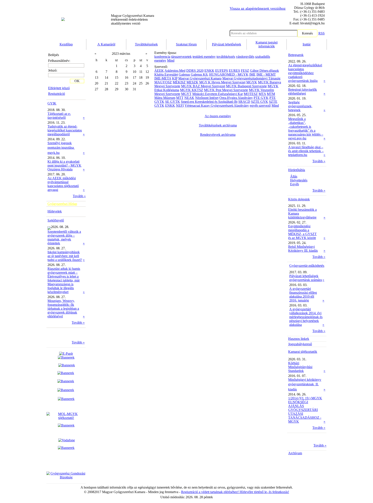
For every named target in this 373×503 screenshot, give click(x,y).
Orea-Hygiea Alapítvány (236, 98)
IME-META (162, 78)
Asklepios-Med (174, 70)
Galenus (184, 74)
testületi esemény (204, 56)
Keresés (307, 33)
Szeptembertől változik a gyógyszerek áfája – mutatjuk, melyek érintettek (64, 237)
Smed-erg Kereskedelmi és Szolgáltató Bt (209, 101)
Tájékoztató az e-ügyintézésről (59, 115)
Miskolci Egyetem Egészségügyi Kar (217, 94)
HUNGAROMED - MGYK (228, 74)
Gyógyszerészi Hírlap (62, 204)
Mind (170, 60)
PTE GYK (261, 98)
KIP (174, 78)
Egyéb (294, 184)
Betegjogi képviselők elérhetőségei (302, 91)
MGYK (251, 82)
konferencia (162, 56)
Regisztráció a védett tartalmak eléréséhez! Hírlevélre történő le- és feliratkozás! (235, 492)
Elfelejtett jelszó (59, 88)
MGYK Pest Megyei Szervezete (226, 90)
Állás (293, 176)
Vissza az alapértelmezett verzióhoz (258, 8)
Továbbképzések (146, 44)
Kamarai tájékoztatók (302, 351)
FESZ (245, 70)
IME (252, 74)
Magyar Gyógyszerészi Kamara (199, 78)
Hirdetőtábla (296, 170)
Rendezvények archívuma (217, 134)
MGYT (186, 94)
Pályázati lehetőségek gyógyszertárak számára (305, 278)
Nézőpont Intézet (206, 98)
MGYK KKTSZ (191, 90)
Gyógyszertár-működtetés (306, 265)
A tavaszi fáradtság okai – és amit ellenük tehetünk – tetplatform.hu (306, 151)
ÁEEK (159, 70)
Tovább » (79, 196)
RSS (321, 33)
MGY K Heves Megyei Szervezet (222, 82)
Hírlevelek (54, 211)
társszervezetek (181, 56)
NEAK (189, 98)
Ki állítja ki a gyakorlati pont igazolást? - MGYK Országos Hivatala (64, 165)
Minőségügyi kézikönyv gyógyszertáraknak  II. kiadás (304, 384)
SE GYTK (172, 101)
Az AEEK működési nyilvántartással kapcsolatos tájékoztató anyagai (63, 184)
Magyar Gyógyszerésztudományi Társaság (251, 78)
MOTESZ (251, 94)
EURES (234, 70)
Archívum (295, 453)
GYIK (51, 103)
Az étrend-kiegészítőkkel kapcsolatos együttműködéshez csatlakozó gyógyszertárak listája (305, 73)
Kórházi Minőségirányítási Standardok (300, 367)
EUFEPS (221, 70)
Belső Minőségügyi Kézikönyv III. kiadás (303, 248)
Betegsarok (295, 55)
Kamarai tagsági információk (267, 44)
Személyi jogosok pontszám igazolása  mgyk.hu (61, 148)
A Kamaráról (106, 44)
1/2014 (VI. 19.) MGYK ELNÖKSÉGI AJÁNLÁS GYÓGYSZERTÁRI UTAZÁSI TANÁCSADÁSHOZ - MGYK (305, 409)
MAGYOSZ (163, 82)
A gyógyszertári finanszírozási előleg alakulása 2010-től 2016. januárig (303, 294)
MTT (179, 98)
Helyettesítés (298, 180)
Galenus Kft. (199, 74)
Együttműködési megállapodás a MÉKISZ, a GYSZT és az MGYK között (302, 232)
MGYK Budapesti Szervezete (246, 86)
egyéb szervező (260, 105)
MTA (262, 94)
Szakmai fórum (186, 44)
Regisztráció (56, 93)
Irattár (307, 44)
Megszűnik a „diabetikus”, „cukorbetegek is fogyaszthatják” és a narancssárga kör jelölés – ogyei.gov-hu (305, 128)
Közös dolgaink (299, 199)
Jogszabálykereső (300, 344)
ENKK (209, 70)
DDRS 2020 (195, 70)
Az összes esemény (218, 116)
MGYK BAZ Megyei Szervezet (203, 86)
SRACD (244, 101)
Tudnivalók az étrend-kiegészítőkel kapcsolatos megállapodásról (64, 130)
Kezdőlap (66, 44)
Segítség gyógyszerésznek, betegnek (300, 106)
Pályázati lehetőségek (226, 44)
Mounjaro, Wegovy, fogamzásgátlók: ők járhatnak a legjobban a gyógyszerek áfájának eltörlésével (63, 308)
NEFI (180, 105)
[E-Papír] (66, 355)
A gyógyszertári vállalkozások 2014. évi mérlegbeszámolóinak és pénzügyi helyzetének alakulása (305, 316)
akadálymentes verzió (132, 19)
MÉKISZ (179, 82)
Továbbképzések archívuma (218, 125)
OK (77, 81)
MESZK (192, 82)
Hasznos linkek (298, 339)
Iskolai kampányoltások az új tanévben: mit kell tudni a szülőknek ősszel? (64, 256)
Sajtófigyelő (55, 220)
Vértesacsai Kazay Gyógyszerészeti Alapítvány (217, 105)
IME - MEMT (266, 74)
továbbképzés (226, 56)
